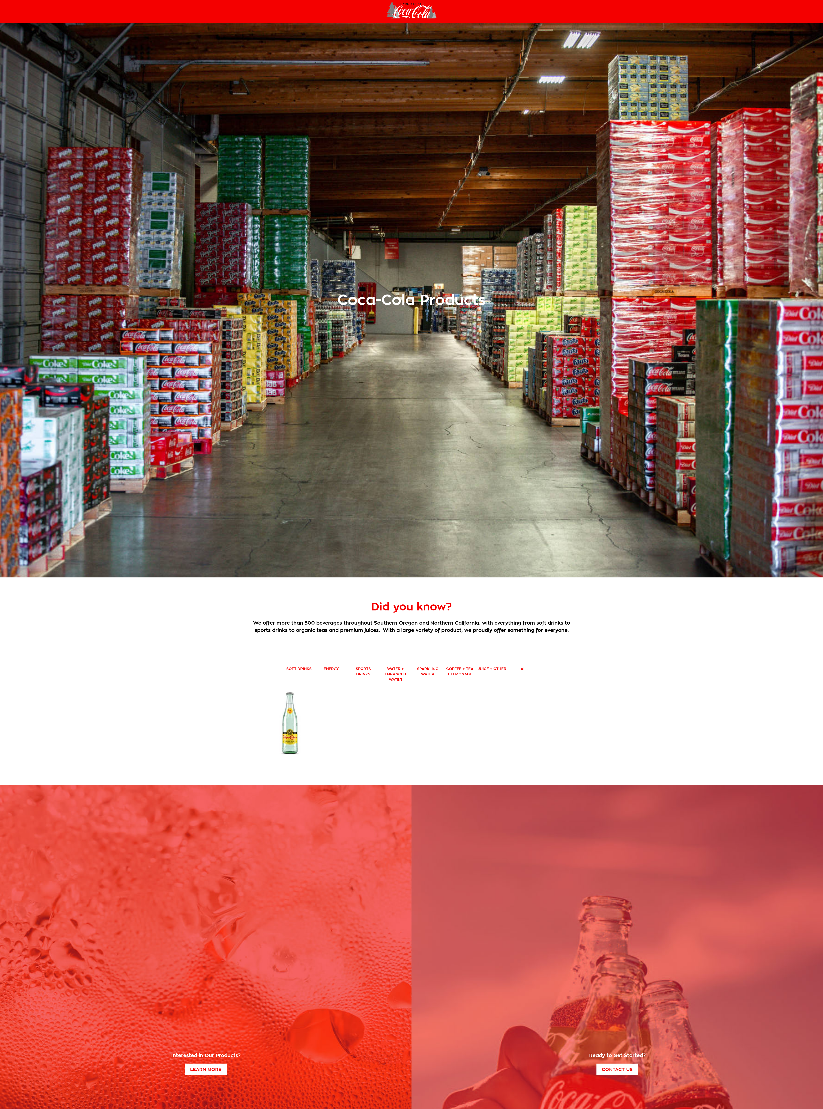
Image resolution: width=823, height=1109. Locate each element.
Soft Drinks (299, 669)
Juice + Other (492, 669)
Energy (331, 669)
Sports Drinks (363, 671)
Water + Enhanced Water (395, 674)
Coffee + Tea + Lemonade (459, 671)
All (524, 669)
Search (12, 11)
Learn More (205, 1069)
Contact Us (617, 1069)
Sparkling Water (427, 671)
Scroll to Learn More (411, 564)
